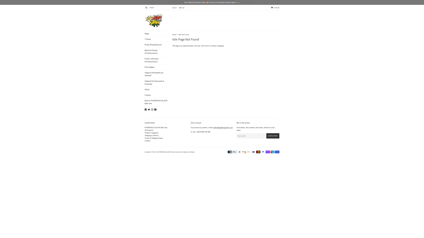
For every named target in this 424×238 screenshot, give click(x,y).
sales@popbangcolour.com (223, 127)
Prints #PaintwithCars (153, 45)
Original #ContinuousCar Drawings (154, 82)
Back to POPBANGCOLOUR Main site (156, 102)
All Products (149, 130)
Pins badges (149, 67)
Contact (148, 95)
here (206, 46)
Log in (174, 7)
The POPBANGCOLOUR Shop (165, 152)
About (147, 89)
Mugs (147, 34)
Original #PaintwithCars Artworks (154, 74)
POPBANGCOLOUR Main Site (156, 127)
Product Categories (152, 133)
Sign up (181, 7)
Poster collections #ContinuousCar (152, 60)
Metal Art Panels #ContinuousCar (151, 51)
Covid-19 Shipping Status (154, 138)
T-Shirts (148, 39)
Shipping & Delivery (152, 135)
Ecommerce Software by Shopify (184, 152)
